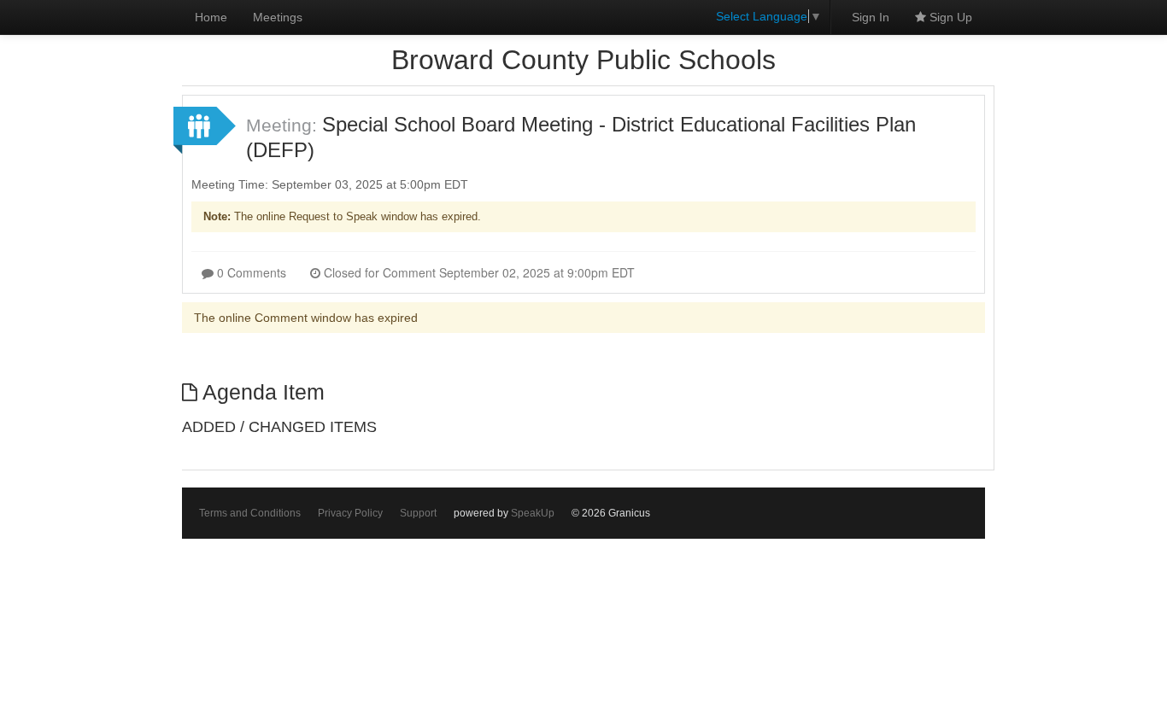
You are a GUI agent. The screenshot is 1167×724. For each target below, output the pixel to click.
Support (418, 513)
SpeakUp (532, 513)
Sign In (870, 17)
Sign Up (949, 17)
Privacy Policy (350, 513)
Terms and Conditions (250, 513)
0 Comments (250, 272)
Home (211, 17)
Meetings (277, 17)
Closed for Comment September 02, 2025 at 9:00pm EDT (477, 272)
